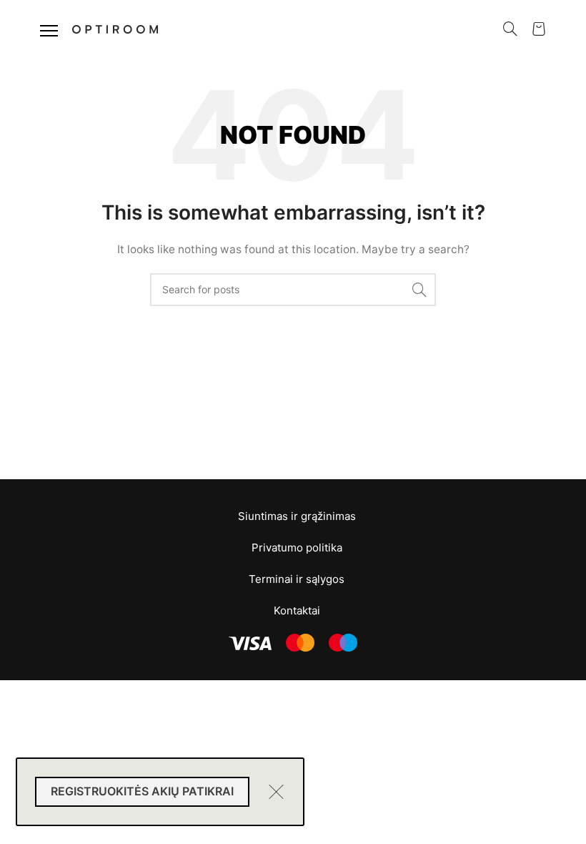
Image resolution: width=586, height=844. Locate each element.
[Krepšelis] (539, 28)
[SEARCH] (419, 289)
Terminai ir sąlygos (296, 579)
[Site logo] (115, 27)
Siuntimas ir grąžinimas (297, 516)
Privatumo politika (297, 547)
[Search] (510, 28)
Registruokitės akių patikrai (142, 791)
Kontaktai (297, 610)
